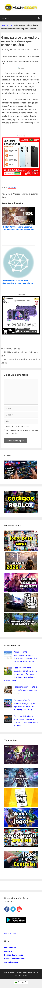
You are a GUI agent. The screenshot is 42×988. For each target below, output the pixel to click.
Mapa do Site (10, 933)
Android (10, 25)
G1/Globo (12, 187)
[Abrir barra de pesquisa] (39, 18)
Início (3, 25)
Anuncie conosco (12, 962)
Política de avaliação (13, 955)
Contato (8, 951)
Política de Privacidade (14, 958)
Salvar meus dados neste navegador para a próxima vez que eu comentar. (22, 429)
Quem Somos (10, 947)
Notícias (16, 349)
